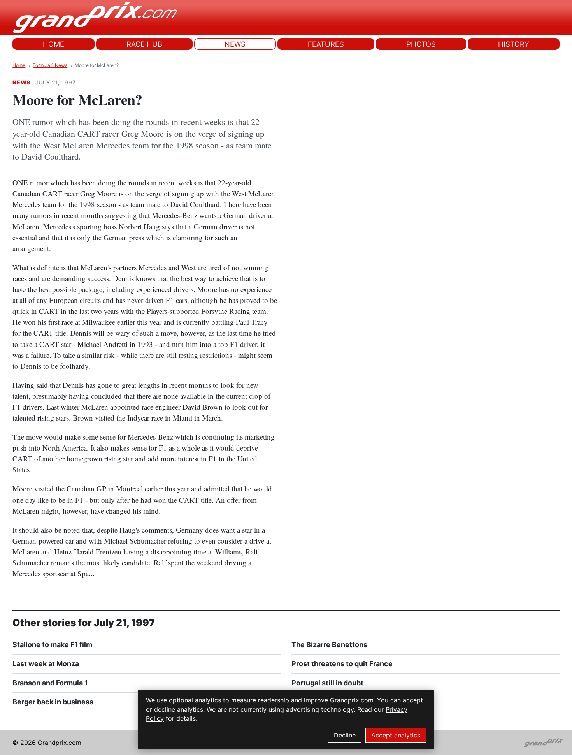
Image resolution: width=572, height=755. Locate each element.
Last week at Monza (45, 664)
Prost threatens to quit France (342, 664)
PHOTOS (421, 44)
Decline (345, 735)
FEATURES (326, 44)
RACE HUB (144, 44)
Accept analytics (395, 735)
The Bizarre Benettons (329, 645)
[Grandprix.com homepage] (543, 742)
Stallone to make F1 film (52, 645)
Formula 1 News (50, 65)
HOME (53, 44)
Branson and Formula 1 (50, 683)
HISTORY (513, 44)
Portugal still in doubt (327, 683)
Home (18, 65)
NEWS (235, 44)
